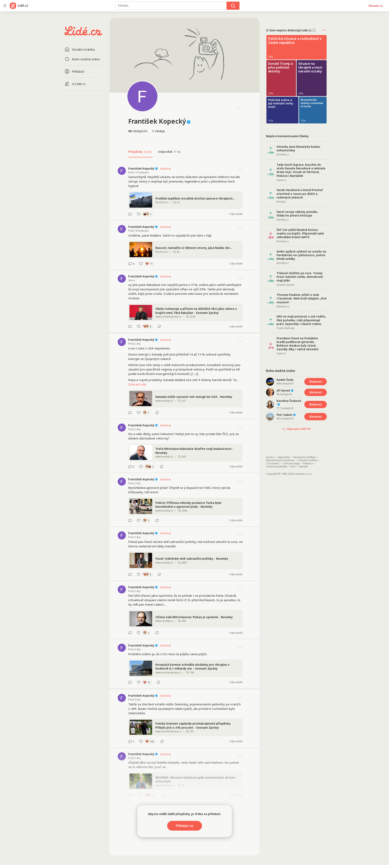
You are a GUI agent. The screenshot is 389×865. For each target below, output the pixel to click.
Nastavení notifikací (304, 457)
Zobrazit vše (137, 384)
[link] (185, 191)
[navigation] (5, 5)
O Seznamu (272, 463)
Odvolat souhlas (307, 460)
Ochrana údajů (291, 463)
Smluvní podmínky (276, 466)
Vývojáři (303, 466)
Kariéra (270, 457)
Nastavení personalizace (280, 460)
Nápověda (284, 457)
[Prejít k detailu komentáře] (130, 214)
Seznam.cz (376, 5)
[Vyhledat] (233, 6)
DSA (293, 466)
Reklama (308, 463)
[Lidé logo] (83, 34)
